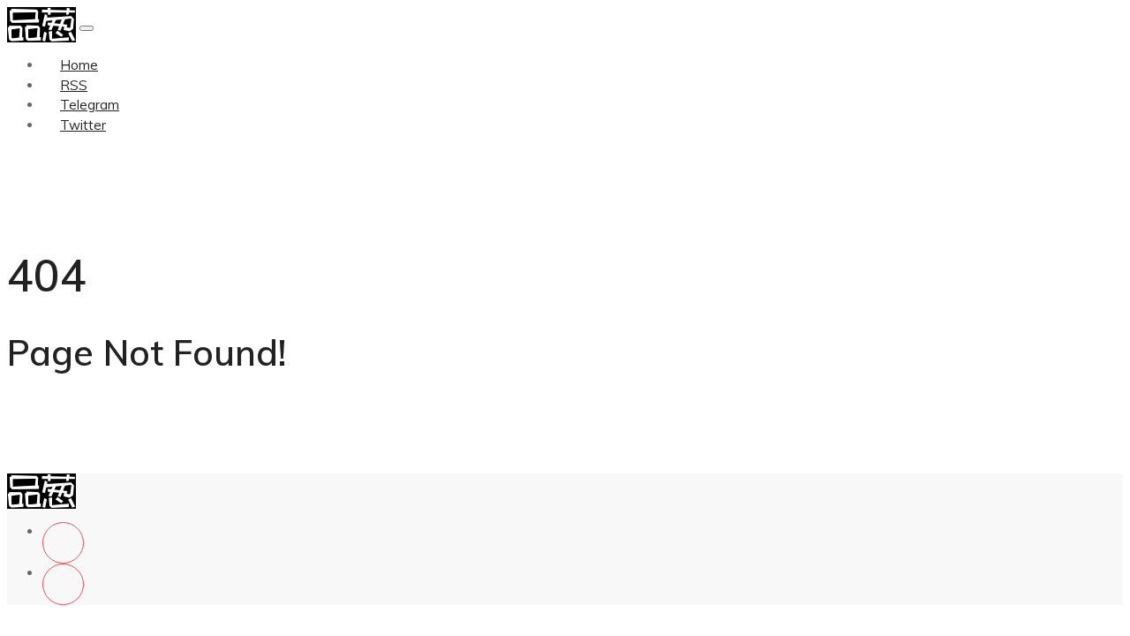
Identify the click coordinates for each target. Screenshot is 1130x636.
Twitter (83, 125)
